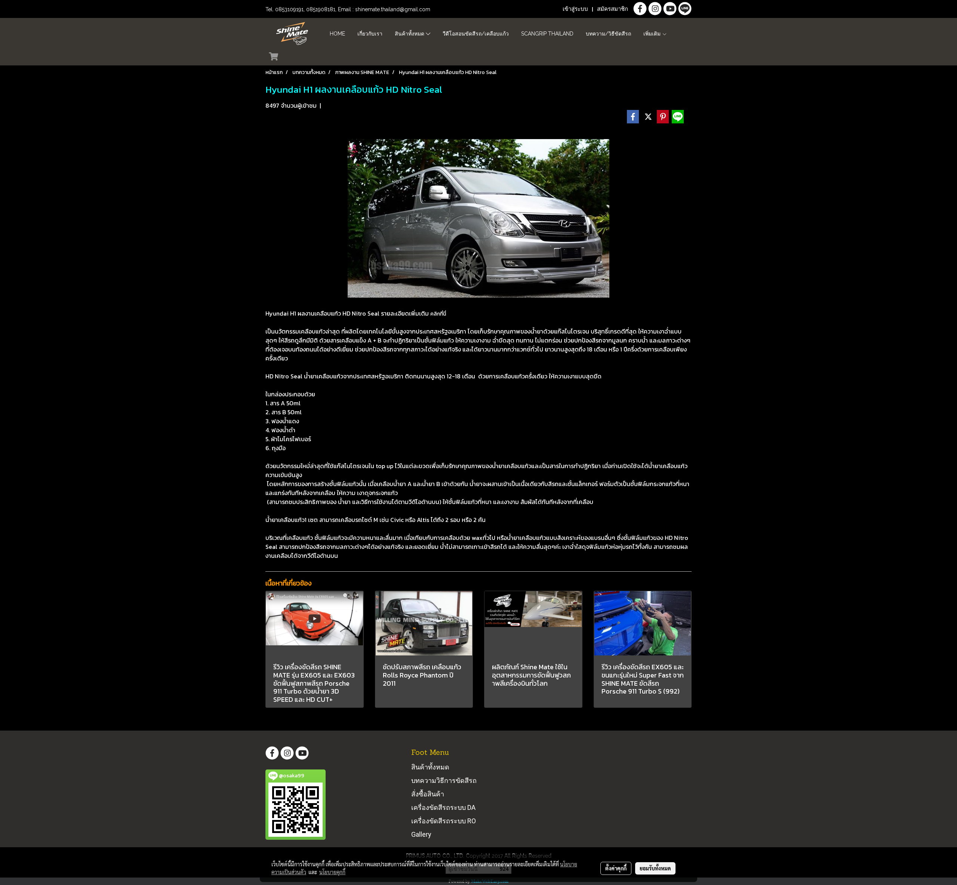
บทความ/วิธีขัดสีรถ (608, 34)
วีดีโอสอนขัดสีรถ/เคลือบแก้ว (476, 34)
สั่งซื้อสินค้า (427, 794)
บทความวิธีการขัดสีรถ (444, 780)
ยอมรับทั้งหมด (655, 868)
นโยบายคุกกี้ (332, 872)
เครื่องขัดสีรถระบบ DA (443, 807)
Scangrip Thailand (547, 34)
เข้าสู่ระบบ (575, 9)
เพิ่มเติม (652, 34)
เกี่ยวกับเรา (369, 34)
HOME (337, 34)
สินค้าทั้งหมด (410, 34)
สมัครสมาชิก (612, 9)
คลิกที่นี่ (438, 314)
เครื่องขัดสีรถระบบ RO (443, 821)
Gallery (421, 834)
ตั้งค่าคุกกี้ (616, 868)
